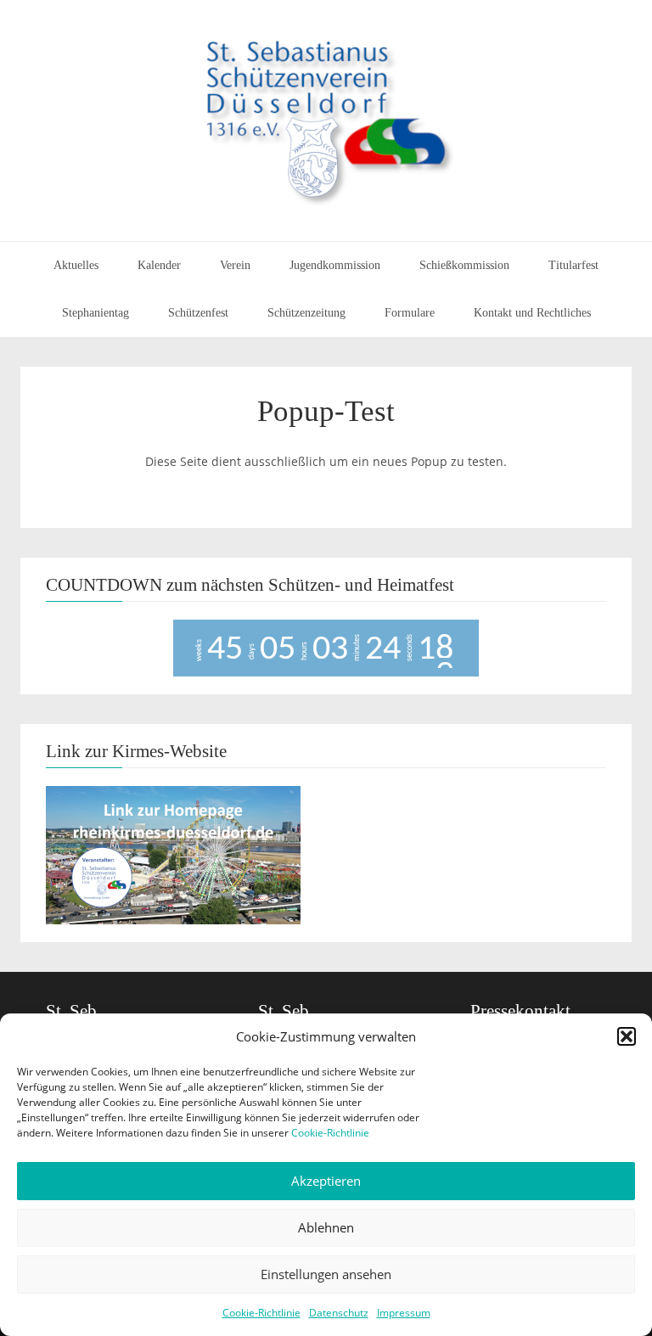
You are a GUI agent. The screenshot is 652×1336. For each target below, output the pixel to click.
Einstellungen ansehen (326, 1274)
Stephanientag (95, 312)
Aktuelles (75, 265)
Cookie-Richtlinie (330, 1132)
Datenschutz (338, 1312)
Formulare (410, 312)
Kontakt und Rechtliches (532, 312)
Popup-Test (326, 411)
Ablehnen (326, 1227)
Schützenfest (198, 312)
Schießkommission (464, 265)
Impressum (403, 1312)
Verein (235, 265)
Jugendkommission (334, 265)
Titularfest (573, 265)
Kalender (159, 265)
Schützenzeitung (306, 312)
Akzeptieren (326, 1180)
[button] (626, 1036)
